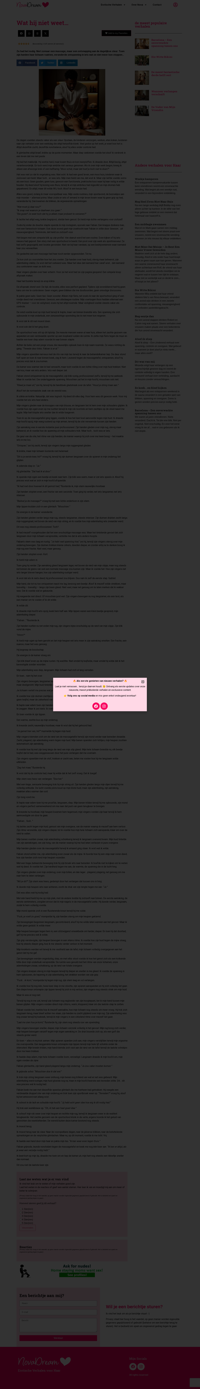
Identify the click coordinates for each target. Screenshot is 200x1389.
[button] (143, 682)
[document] (100, 694)
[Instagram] (104, 706)
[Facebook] (96, 706)
